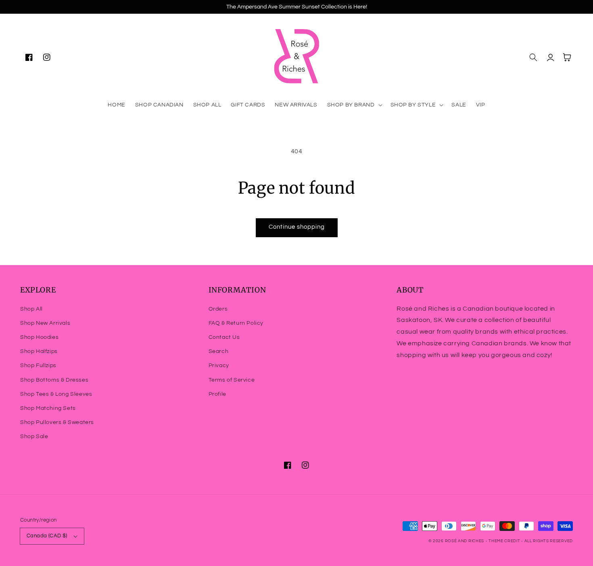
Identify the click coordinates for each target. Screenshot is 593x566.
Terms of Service (232, 380)
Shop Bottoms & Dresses (54, 380)
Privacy (219, 365)
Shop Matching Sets (48, 408)
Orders (218, 309)
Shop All (31, 309)
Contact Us (224, 337)
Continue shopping (297, 227)
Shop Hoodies (39, 337)
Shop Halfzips (39, 351)
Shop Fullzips (38, 365)
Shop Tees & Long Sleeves (56, 394)
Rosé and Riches (464, 541)
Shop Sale (34, 436)
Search (219, 351)
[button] (354, 104)
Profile (217, 394)
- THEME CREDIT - (505, 541)
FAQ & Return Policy (236, 323)
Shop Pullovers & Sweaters (57, 422)
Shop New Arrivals (45, 323)
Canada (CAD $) (47, 536)
